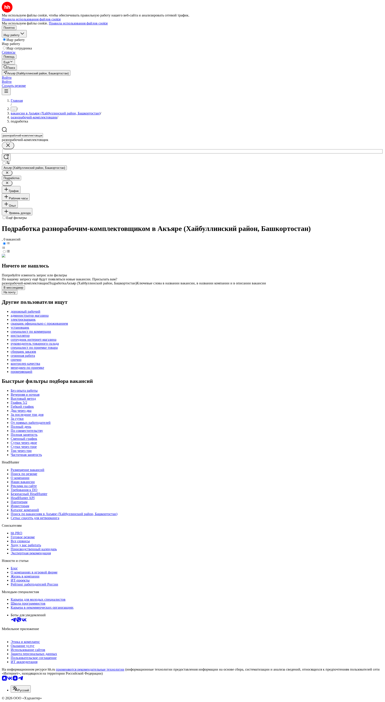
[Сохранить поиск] (6, 157)
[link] (9, 67)
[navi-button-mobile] (6, 91)
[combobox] (22, 135)
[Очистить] (8, 145)
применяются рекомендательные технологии (90, 669)
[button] (7, 78)
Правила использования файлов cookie (78, 23)
